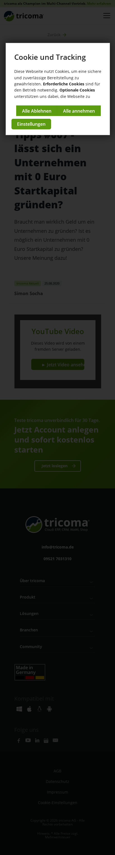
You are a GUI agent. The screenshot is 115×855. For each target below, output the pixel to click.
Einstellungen (31, 124)
